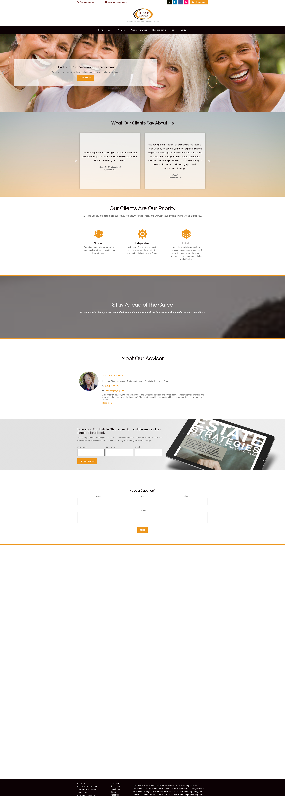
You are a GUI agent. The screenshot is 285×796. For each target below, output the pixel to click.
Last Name (111, 447)
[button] (101, 30)
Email (137, 447)
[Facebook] (180, 2)
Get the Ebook (87, 461)
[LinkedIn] (175, 2)
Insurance (115, 795)
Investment (115, 789)
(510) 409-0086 (87, 2)
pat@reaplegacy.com (117, 2)
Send (142, 530)
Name (98, 496)
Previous (76, 161)
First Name (82, 447)
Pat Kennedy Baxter (112, 376)
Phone (187, 496)
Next (209, 161)
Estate (113, 792)
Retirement (115, 786)
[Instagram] (186, 2)
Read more (107, 403)
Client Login (200, 2)
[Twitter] (169, 2)
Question (142, 510)
